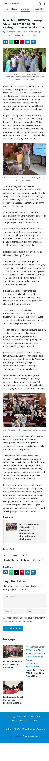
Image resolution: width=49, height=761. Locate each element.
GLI (5, 555)
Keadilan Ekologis (11, 560)
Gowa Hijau (14, 555)
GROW (24, 555)
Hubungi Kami (35, 716)
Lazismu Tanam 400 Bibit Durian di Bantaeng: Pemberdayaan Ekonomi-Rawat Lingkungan (29, 532)
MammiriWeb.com (30, 736)
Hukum (14, 9)
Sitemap (33, 720)
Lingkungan (25, 9)
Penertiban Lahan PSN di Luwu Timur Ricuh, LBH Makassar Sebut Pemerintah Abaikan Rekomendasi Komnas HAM (35, 673)
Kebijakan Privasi (19, 720)
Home (5, 9)
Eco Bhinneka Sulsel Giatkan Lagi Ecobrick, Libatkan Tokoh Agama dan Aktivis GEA (13, 700)
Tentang (11, 716)
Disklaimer (22, 716)
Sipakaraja (37, 560)
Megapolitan (39, 9)
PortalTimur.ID (24, 729)
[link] (11, 532)
